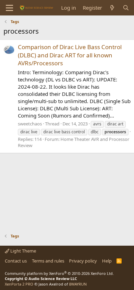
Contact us (16, 261)
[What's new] (112, 7)
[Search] (126, 7)
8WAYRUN (78, 284)
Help (107, 261)
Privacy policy (83, 261)
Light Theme (22, 251)
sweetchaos (30, 124)
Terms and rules (48, 261)
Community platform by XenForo (59, 273)
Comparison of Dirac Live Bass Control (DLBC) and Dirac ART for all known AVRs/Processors (70, 55)
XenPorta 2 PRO (19, 284)
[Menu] (9, 8)
